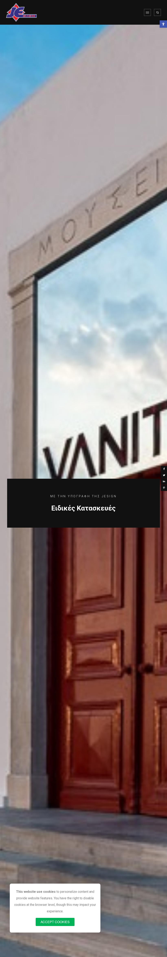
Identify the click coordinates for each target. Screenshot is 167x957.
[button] (163, 24)
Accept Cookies (55, 921)
